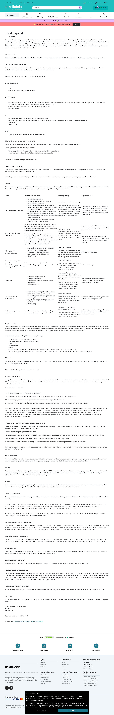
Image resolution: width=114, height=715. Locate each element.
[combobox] (57, 7)
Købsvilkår (42, 662)
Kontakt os (43, 666)
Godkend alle (73, 711)
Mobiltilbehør (40, 17)
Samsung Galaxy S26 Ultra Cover (90, 681)
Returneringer (43, 664)
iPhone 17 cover (65, 675)
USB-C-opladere (44, 679)
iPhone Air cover (66, 677)
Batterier (91, 17)
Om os (63, 662)
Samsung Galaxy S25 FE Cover (90, 685)
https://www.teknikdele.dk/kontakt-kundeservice (27, 621)
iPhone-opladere (44, 675)
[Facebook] (7, 688)
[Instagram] (11, 688)
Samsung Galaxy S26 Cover (89, 676)
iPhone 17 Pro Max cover (67, 681)
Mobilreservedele (27, 17)
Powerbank (79, 17)
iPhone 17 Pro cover (66, 679)
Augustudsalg (103, 17)
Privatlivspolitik (65, 664)
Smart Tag (42, 683)
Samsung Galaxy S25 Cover (89, 683)
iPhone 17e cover (66, 683)
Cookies (64, 666)
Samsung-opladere (44, 677)
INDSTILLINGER (41, 711)
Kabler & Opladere (53, 17)
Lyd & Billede (66, 17)
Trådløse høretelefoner (45, 681)
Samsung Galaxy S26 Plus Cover (90, 678)
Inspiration (64, 669)
